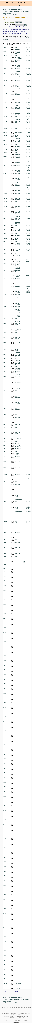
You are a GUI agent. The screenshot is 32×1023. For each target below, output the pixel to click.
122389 (5, 140)
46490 (4, 585)
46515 (4, 702)
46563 (4, 927)
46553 (4, 880)
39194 (4, 323)
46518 (4, 716)
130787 (5, 51)
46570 (4, 960)
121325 (5, 290)
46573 (4, 974)
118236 (5, 165)
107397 (5, 193)
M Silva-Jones (17, 454)
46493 (4, 599)
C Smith (17, 182)
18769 (4, 481)
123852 (5, 128)
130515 (5, 987)
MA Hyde (17, 48)
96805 (4, 233)
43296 (4, 318)
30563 (4, 484)
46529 (4, 768)
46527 (4, 758)
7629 (4, 438)
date (4, 39)
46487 (4, 571)
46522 (4, 735)
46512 (4, 688)
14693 (4, 494)
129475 (5, 60)
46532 (4, 782)
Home (4, 9)
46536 (4, 801)
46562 (4, 922)
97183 (4, 218)
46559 (4, 908)
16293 (4, 401)
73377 (4, 249)
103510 (5, 206)
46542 (4, 829)
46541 (4, 824)
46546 (4, 847)
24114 (4, 553)
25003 (4, 354)
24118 (4, 564)
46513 (4, 693)
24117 (4, 539)
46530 (4, 773)
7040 (4, 421)
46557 (4, 899)
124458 (5, 478)
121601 (5, 501)
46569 (4, 955)
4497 (4, 432)
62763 (4, 270)
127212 (5, 73)
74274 (4, 242)
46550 (4, 866)
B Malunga (18, 54)
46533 (4, 787)
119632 (5, 161)
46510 (4, 679)
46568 (4, 950)
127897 (5, 85)
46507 (4, 665)
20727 (4, 371)
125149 (5, 116)
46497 (4, 618)
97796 (4, 211)
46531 (4, 777)
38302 (4, 328)
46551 (4, 871)
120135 (5, 149)
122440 (5, 135)
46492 (4, 595)
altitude (27, 37)
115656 (5, 169)
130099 (5, 56)
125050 (5, 121)
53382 (4, 286)
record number (21, 37)
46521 (4, 730)
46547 (4, 852)
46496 (4, 613)
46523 (4, 740)
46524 (4, 744)
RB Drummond (18, 523)
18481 (4, 456)
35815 (4, 337)
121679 (5, 983)
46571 (4, 964)
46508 (4, 669)
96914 (4, 229)
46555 (4, 890)
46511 (4, 684)
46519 (4, 721)
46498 (4, 623)
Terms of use (16, 1022)
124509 (5, 474)
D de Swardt (18, 983)
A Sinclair (17, 138)
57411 (4, 278)
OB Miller (17, 560)
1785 (4, 448)
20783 (4, 367)
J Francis (17, 151)
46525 (4, 749)
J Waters (17, 157)
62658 (4, 274)
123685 (5, 132)
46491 (4, 590)
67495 (4, 254)
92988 (4, 260)
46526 (4, 754)
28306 (4, 568)
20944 (4, 417)
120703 (5, 145)
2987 (4, 441)
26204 (4, 387)
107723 (5, 189)
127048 (5, 80)
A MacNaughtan (18, 498)
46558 (4, 904)
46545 (4, 843)
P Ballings (17, 71)
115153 (5, 173)
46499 (4, 627)
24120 (4, 532)
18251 (4, 390)
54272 (4, 282)
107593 (5, 198)
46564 (4, 932)
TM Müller (17, 280)
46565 (4, 936)
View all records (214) (21, 25)
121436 (5, 506)
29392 (4, 342)
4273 (4, 452)
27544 (4, 349)
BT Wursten (18, 70)
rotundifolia (15, 15)
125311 (5, 102)
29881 (4, 560)
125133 (5, 107)
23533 (4, 358)
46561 (4, 918)
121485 (5, 521)
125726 (5, 90)
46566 (4, 941)
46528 (4, 763)
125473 (5, 98)
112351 (5, 184)
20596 (4, 381)
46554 (4, 885)
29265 (4, 461)
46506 (4, 660)
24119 (4, 536)
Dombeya (7, 15)
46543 (4, 833)
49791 (4, 302)
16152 (4, 408)
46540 (4, 819)
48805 (4, 314)
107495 (5, 238)
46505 (4, 655)
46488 (4, 576)
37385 (4, 332)
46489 (4, 581)
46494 (4, 604)
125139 (5, 112)
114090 (5, 177)
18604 (4, 467)
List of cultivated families (15, 9)
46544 (4, 838)
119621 (5, 156)
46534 (4, 791)
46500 (4, 632)
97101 (4, 225)
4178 (4, 427)
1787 (4, 445)
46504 (4, 651)
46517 (4, 712)
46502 (4, 641)
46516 (4, 707)
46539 (4, 815)
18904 (4, 488)
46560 (4, 913)
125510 (5, 93)
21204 (4, 362)
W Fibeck (17, 209)
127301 (5, 68)
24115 (4, 547)
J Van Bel (17, 49)
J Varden (17, 326)
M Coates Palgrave (17, 179)
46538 (4, 810)
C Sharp (17, 250)
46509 (4, 674)
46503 (4, 646)
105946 (5, 201)
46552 (4, 876)
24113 (4, 556)
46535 (4, 796)
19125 (4, 376)
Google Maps (18, 22)
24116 (4, 542)
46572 (4, 969)
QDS (6, 39)
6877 (4, 424)
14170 (4, 414)
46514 (4, 698)
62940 (4, 263)
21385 (4, 396)
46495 (4, 609)
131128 (5, 48)
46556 (4, 894)
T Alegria (17, 57)
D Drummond (18, 132)
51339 (4, 294)
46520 (4, 726)
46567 (4, 946)
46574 (4, 979)
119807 (5, 153)
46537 (4, 805)
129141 (5, 64)
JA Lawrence (18, 58)
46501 (4, 637)
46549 (4, 861)
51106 (4, 306)
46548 (4, 857)
